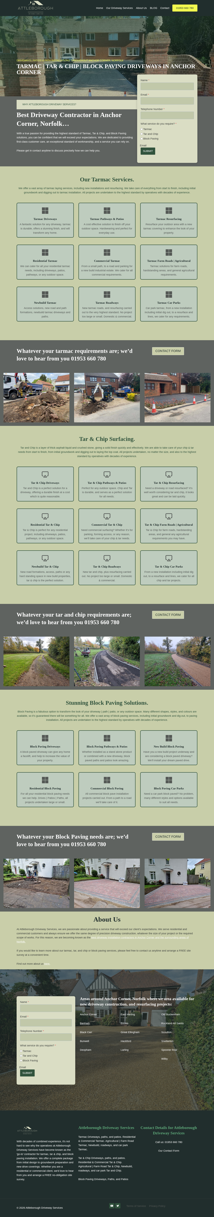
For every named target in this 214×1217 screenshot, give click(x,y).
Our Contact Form (168, 1150)
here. (47, 963)
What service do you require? (158, 123)
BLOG (153, 8)
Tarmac (147, 129)
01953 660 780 (185, 8)
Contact (164, 8)
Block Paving (150, 138)
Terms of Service (136, 1206)
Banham (85, 1023)
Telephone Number (153, 109)
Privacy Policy (157, 1206)
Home (99, 8)
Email (145, 94)
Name (145, 80)
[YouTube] (111, 1205)
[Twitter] (117, 1205)
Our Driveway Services (119, 8)
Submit (148, 151)
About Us (141, 8)
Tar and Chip (150, 134)
